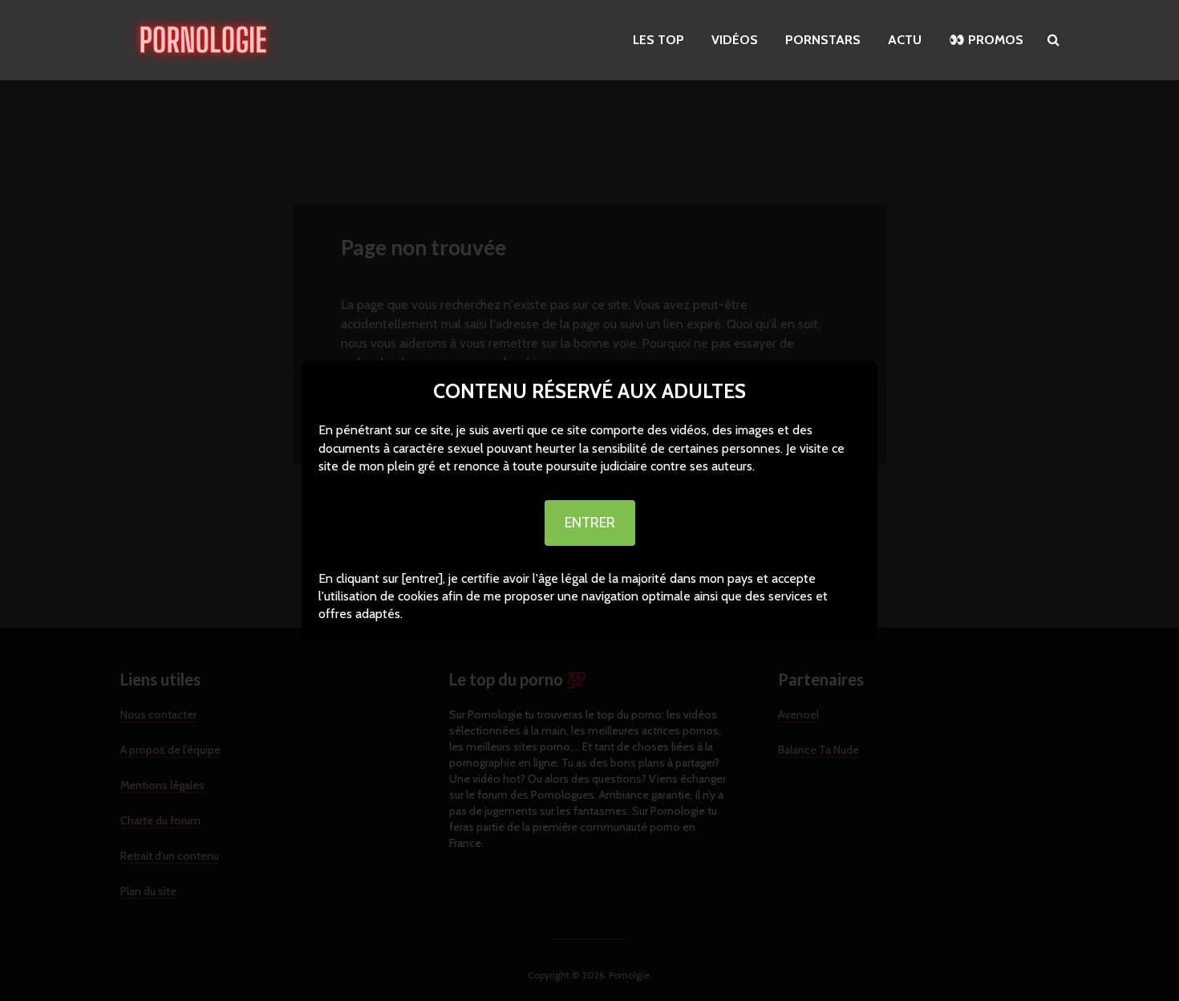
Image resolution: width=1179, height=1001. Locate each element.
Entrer (590, 522)
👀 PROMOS (986, 39)
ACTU (905, 39)
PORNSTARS (823, 39)
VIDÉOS (734, 39)
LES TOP (658, 39)
